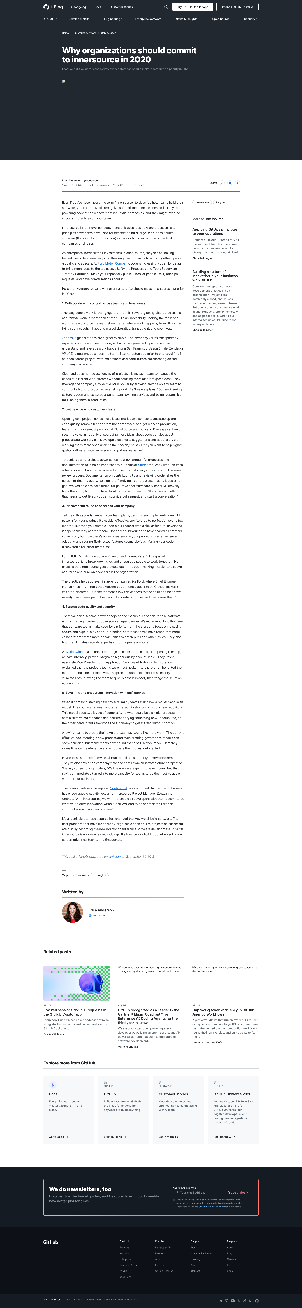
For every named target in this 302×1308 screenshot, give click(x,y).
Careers (231, 1259)
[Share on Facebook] (229, 182)
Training (195, 1259)
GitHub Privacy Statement (212, 1206)
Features (124, 1247)
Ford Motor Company (113, 263)
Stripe (142, 465)
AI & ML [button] (48, 19)
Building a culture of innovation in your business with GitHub (215, 276)
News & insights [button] (186, 19)
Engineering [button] (112, 19)
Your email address (184, 1187)
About (230, 1247)
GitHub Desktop (164, 1270)
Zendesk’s (69, 338)
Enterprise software (85, 32)
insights (101, 875)
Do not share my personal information (122, 1299)
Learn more (166, 1136)
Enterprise (125, 1259)
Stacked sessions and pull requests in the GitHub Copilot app (74, 1012)
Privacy (78, 1299)
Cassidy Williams (53, 1033)
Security (124, 1253)
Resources (125, 1276)
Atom (158, 1259)
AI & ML (47, 1005)
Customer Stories (129, 1265)
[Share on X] (222, 182)
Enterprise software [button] (148, 19)
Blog (58, 6)
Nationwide (74, 652)
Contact (195, 1270)
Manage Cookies (93, 1299)
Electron (159, 1265)
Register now (223, 1136)
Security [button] (249, 19)
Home (65, 32)
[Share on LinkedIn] (237, 182)
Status (194, 1265)
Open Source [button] (220, 19)
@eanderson (91, 180)
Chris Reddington (202, 258)
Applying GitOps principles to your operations (215, 231)
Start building (113, 1136)
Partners (160, 1253)
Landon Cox (199, 1042)
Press (230, 1265)
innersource (82, 875)
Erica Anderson (71, 180)
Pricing (123, 1270)
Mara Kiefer (216, 1042)
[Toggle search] (166, 7)
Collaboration (108, 32)
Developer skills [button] (78, 19)
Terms (68, 1299)
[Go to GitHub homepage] (50, 1243)
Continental (118, 788)
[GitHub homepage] (46, 7)
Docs (194, 1247)
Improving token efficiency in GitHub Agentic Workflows (223, 1012)
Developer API (163, 1247)
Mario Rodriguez (128, 1046)
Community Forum (201, 1253)
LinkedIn (115, 856)
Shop (230, 1270)
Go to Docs (57, 1136)
